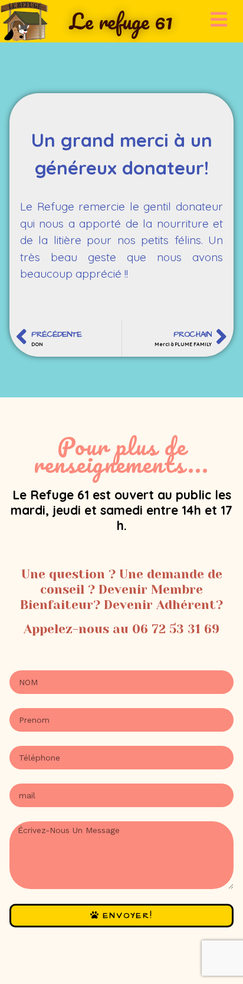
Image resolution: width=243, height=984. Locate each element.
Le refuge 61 (121, 21)
